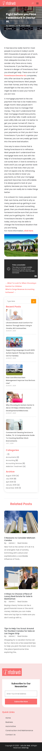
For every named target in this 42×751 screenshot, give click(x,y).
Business (9, 722)
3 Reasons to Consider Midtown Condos (19, 539)
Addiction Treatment (14, 466)
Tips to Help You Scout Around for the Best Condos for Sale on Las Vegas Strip (19, 631)
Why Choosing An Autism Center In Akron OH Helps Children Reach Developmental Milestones (20, 408)
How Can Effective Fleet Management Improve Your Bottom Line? (20, 380)
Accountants (11, 457)
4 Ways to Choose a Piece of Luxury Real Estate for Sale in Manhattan (18, 596)
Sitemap (25, 748)
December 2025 (12, 488)
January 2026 (11, 485)
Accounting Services (14, 463)
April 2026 (9, 482)
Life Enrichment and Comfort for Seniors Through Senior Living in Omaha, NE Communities (19, 325)
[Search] (33, 301)
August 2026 (11, 476)
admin (11, 25)
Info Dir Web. (26, 745)
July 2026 (9, 479)
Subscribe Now (21, 701)
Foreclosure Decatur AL (15, 75)
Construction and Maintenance (19, 730)
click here (28, 230)
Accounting (10, 460)
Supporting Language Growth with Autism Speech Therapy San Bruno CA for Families (20, 353)
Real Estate (22, 543)
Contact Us (10, 734)
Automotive (10, 726)
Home (8, 718)
